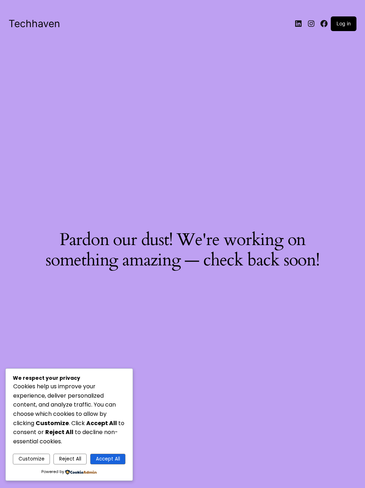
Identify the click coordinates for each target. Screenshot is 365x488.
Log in (343, 23)
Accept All (108, 458)
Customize (32, 458)
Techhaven (34, 24)
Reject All (70, 458)
